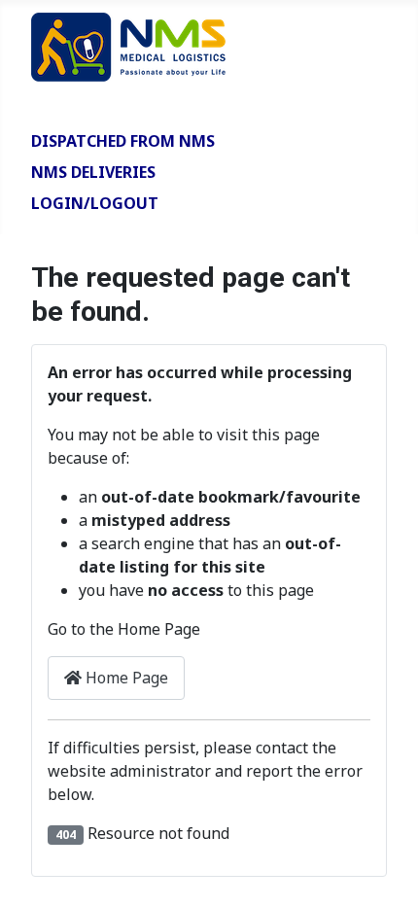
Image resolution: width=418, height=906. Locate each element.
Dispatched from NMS (123, 141)
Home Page (125, 677)
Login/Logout (94, 203)
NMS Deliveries (93, 172)
